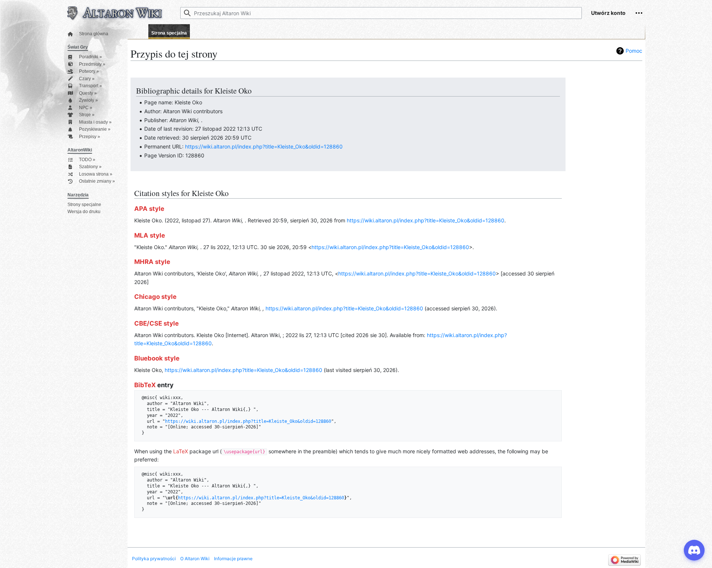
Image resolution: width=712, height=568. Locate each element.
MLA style (149, 235)
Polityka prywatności (154, 558)
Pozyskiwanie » (95, 129)
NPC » (85, 107)
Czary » (87, 78)
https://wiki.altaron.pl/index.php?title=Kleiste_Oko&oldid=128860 (264, 146)
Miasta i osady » (95, 122)
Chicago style (155, 296)
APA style (149, 208)
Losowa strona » (95, 174)
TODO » (87, 159)
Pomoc (634, 51)
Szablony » (90, 166)
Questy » (88, 93)
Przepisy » (89, 136)
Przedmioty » (92, 64)
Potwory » (89, 71)
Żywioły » (88, 100)
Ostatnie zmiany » (97, 181)
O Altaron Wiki (195, 558)
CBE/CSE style (156, 323)
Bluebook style (156, 358)
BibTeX (145, 385)
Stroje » (87, 114)
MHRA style (152, 261)
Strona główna (93, 34)
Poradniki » (90, 57)
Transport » (90, 86)
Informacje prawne (233, 558)
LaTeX (180, 451)
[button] (638, 13)
